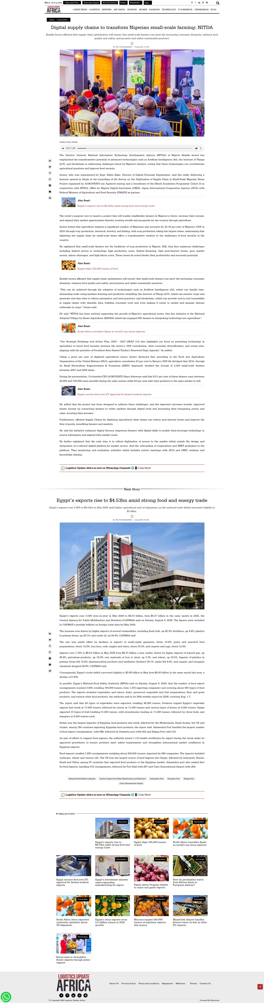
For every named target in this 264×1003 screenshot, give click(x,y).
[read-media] (68, 205)
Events (122, 3)
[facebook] (50, 173)
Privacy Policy (128, 983)
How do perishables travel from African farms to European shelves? (188, 882)
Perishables (63, 20)
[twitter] (50, 167)
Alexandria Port (156, 778)
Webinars (180, 983)
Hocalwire (215, 1000)
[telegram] (50, 185)
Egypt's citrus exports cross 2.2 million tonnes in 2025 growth (111, 922)
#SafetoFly (134, 3)
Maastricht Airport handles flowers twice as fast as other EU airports (190, 922)
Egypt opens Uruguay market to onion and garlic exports (151, 886)
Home (52, 20)
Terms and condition (149, 983)
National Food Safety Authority (82, 778)
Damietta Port (174, 778)
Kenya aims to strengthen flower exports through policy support (73, 959)
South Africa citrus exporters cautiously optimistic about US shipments (72, 922)
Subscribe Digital (91, 3)
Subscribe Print (72, 3)
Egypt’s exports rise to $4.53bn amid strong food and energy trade (116, 205)
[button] (132, 43)
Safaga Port (189, 778)
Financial (122, 822)
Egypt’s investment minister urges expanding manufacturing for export (111, 882)
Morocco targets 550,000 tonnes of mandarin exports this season (150, 922)
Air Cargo (200, 859)
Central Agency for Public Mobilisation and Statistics (122, 778)
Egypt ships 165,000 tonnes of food (98, 268)
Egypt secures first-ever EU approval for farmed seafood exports (115, 394)
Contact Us (205, 983)
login (146, 3)
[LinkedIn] (50, 161)
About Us (114, 983)
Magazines (168, 983)
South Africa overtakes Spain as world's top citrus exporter (111, 331)
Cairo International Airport (131, 783)
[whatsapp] (50, 179)
